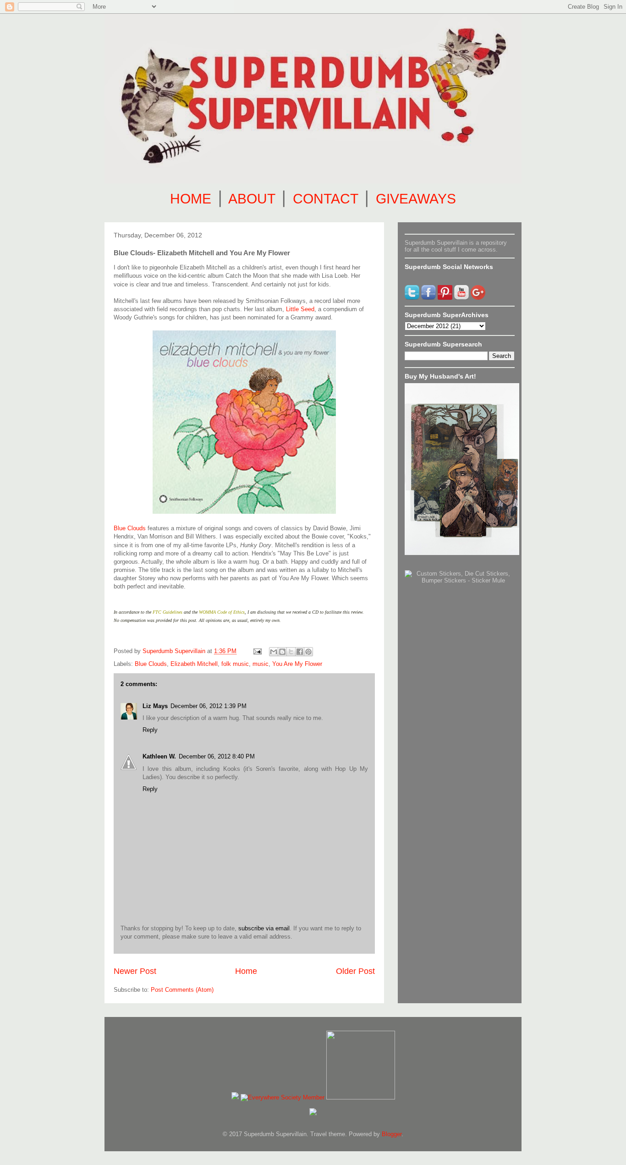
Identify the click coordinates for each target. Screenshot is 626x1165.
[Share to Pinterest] (308, 651)
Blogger (391, 1134)
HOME (190, 198)
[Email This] (273, 651)
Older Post (355, 971)
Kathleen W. (159, 756)
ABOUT (251, 198)
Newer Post (135, 971)
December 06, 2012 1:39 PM (208, 706)
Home (246, 971)
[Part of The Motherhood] (360, 1097)
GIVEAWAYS (416, 198)
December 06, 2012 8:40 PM (217, 756)
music (261, 663)
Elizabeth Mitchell (194, 663)
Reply (150, 729)
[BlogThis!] (282, 651)
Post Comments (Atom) (182, 989)
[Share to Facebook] (299, 651)
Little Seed (300, 309)
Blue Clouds (130, 528)
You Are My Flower (297, 663)
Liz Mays (155, 706)
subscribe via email (264, 928)
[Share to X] (291, 651)
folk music (235, 663)
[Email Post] (257, 651)
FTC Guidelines (167, 612)
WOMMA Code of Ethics (222, 612)
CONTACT (325, 198)
